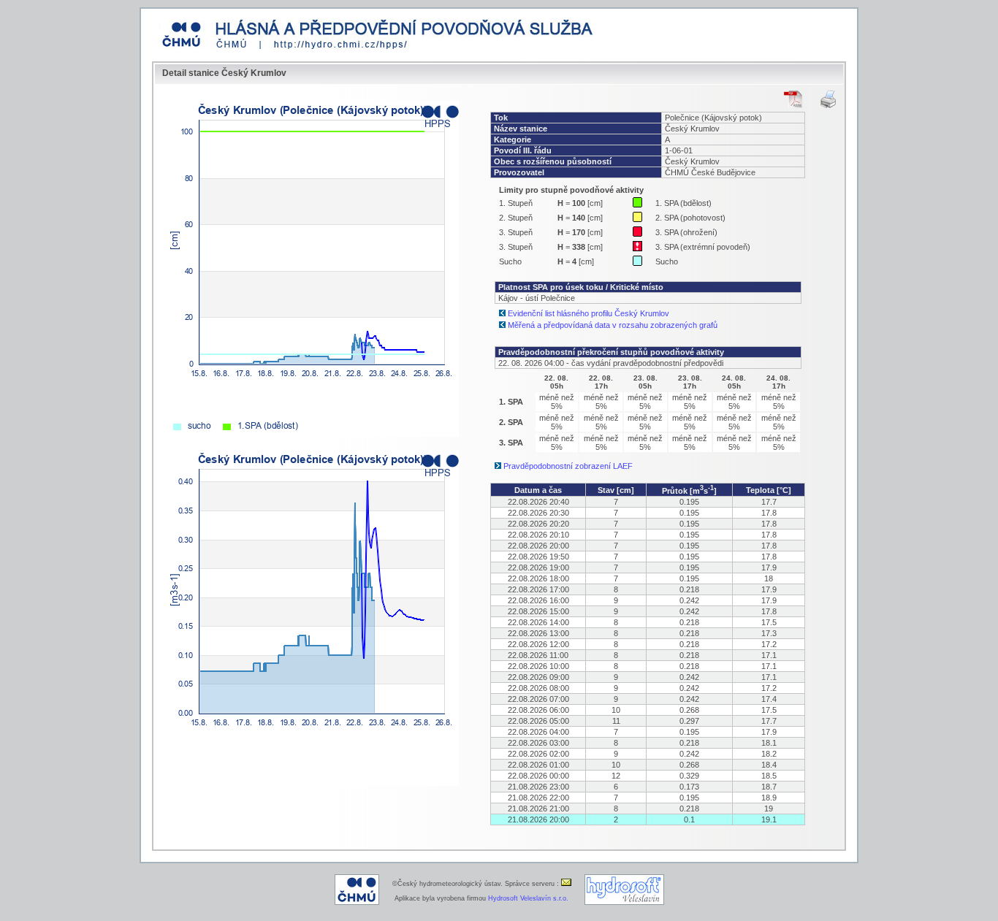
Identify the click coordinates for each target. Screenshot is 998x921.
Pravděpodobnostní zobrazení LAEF (568, 466)
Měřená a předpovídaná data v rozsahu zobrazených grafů (612, 325)
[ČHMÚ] (357, 902)
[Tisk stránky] (828, 99)
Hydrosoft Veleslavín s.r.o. (528, 898)
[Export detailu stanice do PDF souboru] (793, 99)
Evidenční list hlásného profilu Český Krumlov (588, 313)
